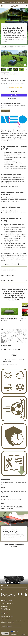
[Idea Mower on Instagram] (23, 594)
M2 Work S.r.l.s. (7, 600)
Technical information (8, 270)
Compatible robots (7, 275)
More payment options (14, 98)
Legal (3, 589)
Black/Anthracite (14, 74)
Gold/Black (5, 74)
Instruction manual (7, 280)
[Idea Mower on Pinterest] (21, 594)
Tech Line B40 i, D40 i (8, 46)
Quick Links (5, 585)
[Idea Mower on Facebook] (18, 594)
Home (2, 46)
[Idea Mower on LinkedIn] (26, 594)
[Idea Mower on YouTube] (26, 596)
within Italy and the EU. (19, 80)
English (23, 634)
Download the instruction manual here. (10, 349)
